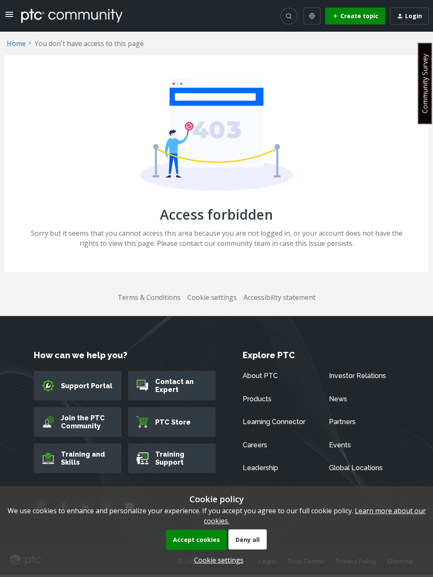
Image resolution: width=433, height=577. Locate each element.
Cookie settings (212, 297)
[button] (9, 17)
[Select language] (312, 16)
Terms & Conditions (149, 297)
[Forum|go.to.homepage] (72, 15)
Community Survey (425, 83)
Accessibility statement (279, 297)
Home (16, 43)
